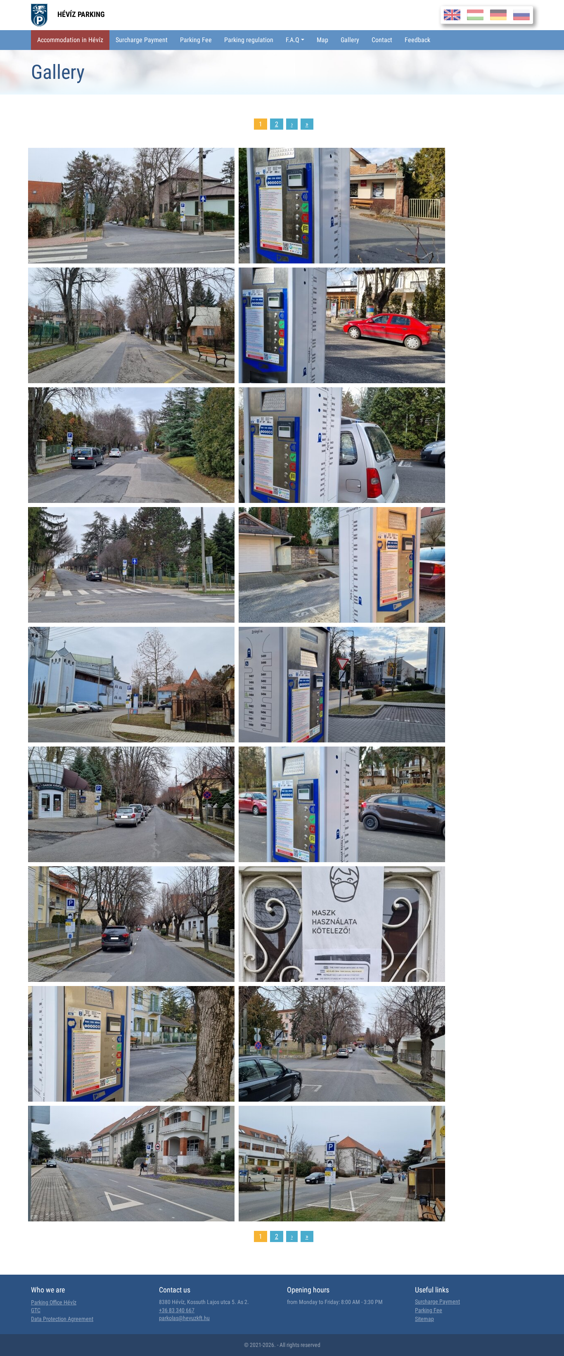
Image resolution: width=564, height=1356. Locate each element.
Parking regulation (248, 40)
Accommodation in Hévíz (70, 40)
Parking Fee (196, 40)
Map (322, 40)
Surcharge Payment (142, 40)
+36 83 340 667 (176, 1310)
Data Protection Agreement (62, 1319)
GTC (35, 1310)
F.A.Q (292, 40)
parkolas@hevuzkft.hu (184, 1318)
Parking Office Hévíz (53, 1302)
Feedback (417, 40)
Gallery (350, 40)
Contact (382, 40)
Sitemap (424, 1319)
